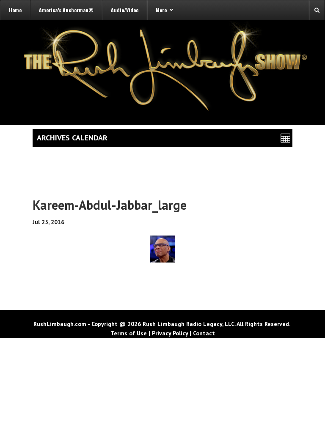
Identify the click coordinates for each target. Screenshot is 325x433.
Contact (204, 333)
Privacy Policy (170, 333)
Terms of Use (128, 333)
